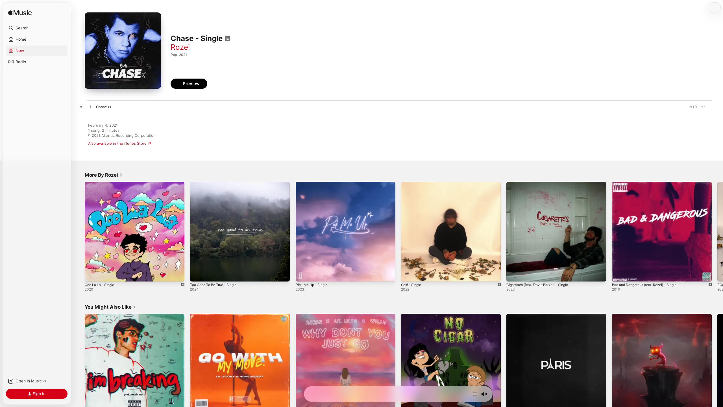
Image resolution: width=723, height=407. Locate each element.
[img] (20, 13)
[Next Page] (717, 231)
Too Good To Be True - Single (216, 184)
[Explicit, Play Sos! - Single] (408, 274)
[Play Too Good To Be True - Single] (197, 274)
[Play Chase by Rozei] (90, 107)
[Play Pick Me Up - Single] (303, 274)
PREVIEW (690, 107)
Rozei (180, 47)
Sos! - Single (412, 184)
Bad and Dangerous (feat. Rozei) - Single (648, 184)
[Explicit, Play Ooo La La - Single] (92, 274)
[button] (36, 28)
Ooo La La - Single (101, 184)
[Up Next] (475, 394)
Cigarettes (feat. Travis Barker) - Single (540, 184)
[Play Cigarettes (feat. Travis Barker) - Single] (513, 274)
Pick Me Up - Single (313, 184)
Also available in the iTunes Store (117, 143)
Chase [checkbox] (101, 107)
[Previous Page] (79, 231)
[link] (104, 175)
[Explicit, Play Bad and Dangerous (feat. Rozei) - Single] (619, 274)
